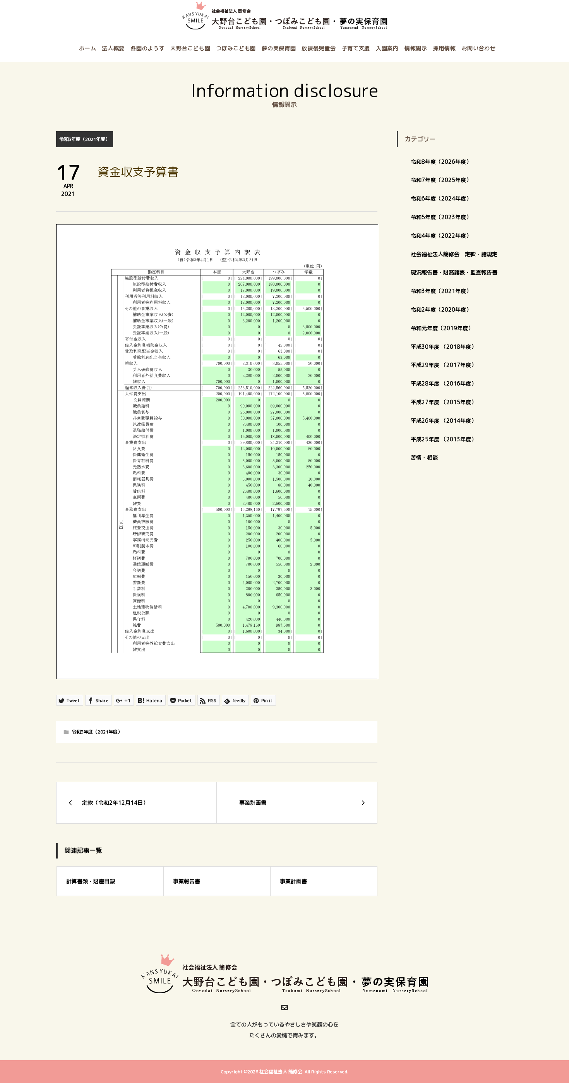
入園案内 (387, 48)
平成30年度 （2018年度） (443, 346)
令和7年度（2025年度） (441, 179)
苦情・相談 (424, 457)
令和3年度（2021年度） (84, 139)
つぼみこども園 (236, 48)
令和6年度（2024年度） (441, 198)
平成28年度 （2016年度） (443, 383)
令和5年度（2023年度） (441, 217)
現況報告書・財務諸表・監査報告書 (454, 272)
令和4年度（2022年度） (441, 235)
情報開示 (415, 48)
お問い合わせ (479, 48)
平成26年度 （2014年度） (443, 420)
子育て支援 (356, 48)
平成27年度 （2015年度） (443, 402)
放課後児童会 (319, 48)
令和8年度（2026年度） (441, 161)
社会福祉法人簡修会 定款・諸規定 (454, 254)
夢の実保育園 (279, 48)
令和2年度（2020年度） (441, 309)
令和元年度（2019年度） (442, 328)
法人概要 (113, 48)
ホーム (87, 48)
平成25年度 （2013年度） (443, 439)
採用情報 (444, 48)
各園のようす (147, 48)
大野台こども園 (190, 48)
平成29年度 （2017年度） (446, 364)
